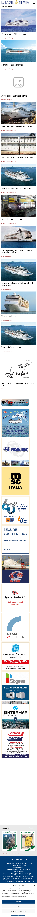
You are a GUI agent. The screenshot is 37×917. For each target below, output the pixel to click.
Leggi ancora (18, 386)
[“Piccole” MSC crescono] (18, 206)
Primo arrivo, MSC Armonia (13, 34)
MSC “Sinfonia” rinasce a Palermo (16, 126)
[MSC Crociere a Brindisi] (18, 51)
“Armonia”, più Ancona (11, 347)
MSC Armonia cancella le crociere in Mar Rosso (17, 284)
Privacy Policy (21, 915)
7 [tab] (10, 391)
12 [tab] (18, 853)
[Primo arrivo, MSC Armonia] (18, 20)
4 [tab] (6, 391)
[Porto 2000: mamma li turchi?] (18, 82)
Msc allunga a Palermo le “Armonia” (17, 157)
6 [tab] (9, 391)
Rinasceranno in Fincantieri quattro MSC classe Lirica (17, 251)
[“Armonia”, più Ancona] (18, 333)
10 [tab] (15, 853)
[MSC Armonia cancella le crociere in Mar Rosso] (18, 270)
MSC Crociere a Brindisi (12, 64)
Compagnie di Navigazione (8, 38)
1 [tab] (1, 391)
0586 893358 (22, 865)
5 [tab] (7, 391)
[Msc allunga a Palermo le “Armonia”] (18, 144)
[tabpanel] (18, 386)
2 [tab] (3, 391)
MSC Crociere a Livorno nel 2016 (16, 188)
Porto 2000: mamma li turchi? (14, 95)
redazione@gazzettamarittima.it (21, 869)
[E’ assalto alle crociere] (18, 303)
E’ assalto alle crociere (11, 316)
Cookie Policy (14, 915)
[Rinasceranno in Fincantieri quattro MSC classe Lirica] (18, 237)
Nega (18, 906)
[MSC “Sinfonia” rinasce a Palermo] (18, 113)
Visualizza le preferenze (18, 911)
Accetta (18, 901)
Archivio (31, 828)
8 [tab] (12, 391)
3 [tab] (4, 391)
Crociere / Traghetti (6, 99)
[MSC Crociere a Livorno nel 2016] (18, 175)
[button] (34, 885)
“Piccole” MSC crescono (12, 219)
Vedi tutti (30, 395)
